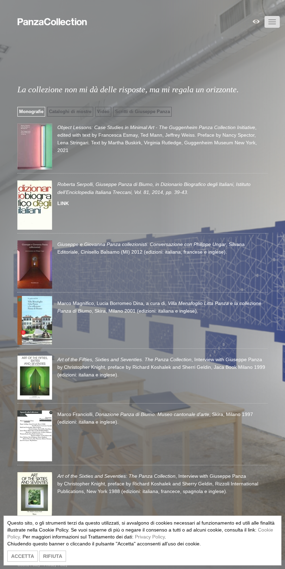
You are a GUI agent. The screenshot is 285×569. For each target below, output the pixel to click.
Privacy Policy (150, 537)
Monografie (31, 111)
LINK (63, 203)
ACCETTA (22, 556)
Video (103, 111)
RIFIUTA (52, 556)
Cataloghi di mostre (70, 111)
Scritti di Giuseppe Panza (142, 111)
